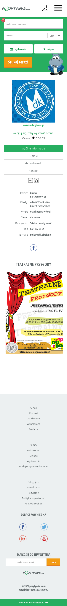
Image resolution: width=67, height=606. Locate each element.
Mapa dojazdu (33, 163)
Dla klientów (33, 418)
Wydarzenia (33, 461)
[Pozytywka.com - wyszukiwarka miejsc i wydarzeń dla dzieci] (16, 9)
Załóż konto (33, 487)
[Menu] (58, 8)
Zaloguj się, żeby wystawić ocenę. (33, 133)
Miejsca (33, 455)
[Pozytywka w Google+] (23, 539)
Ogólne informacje (33, 148)
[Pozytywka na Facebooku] (23, 527)
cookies (40, 602)
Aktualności (33, 450)
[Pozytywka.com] (33, 572)
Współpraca (33, 424)
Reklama (33, 429)
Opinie (33, 156)
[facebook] (33, 247)
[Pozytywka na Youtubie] (44, 539)
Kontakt (33, 170)
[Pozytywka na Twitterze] (44, 527)
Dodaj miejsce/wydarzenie (33, 466)
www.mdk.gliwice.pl (33, 125)
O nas (33, 407)
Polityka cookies (33, 503)
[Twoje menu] (45, 8)
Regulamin (33, 492)
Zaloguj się (33, 482)
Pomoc (33, 445)
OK (46, 602)
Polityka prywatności (33, 498)
